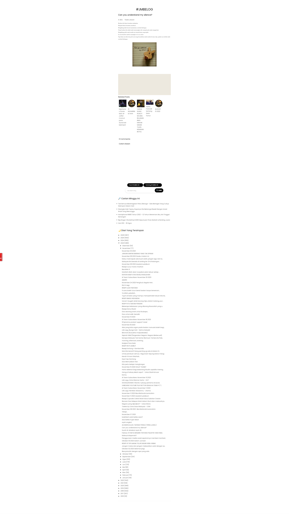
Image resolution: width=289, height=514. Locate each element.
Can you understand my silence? (135, 14)
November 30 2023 (129, 251)
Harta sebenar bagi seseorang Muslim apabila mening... (143, 370)
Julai (124, 462)
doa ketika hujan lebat (130, 420)
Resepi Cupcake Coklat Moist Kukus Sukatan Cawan (141, 399)
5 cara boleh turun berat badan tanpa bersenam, (140, 290)
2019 (122, 488)
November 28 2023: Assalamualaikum (136, 264)
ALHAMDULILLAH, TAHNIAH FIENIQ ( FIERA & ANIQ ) (139, 425)
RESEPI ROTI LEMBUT (129, 346)
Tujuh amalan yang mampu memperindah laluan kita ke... (144, 296)
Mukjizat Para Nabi (129, 343)
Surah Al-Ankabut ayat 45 (131, 430)
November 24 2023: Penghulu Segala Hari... (137, 283)
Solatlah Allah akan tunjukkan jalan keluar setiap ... (140, 272)
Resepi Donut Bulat (129, 309)
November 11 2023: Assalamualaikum (135, 396)
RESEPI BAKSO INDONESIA (130, 298)
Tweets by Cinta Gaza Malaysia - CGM (136, 406)
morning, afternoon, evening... (133, 341)
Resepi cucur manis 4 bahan (132, 267)
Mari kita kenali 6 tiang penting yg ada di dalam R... (141, 351)
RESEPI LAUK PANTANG (130, 288)
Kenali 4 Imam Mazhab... (131, 356)
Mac (124, 472)
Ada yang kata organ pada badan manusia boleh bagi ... (143, 327)
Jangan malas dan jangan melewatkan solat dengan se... (143, 446)
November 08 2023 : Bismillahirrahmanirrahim (139, 409)
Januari (125, 478)
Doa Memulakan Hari (130, 362)
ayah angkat (127, 422)
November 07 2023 (129, 414)
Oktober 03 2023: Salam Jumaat (134, 441)
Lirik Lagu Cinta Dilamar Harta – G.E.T (135, 380)
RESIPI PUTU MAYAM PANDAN (132, 304)
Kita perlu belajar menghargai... (133, 364)
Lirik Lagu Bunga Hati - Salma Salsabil (136, 330)
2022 (122, 480)
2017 (122, 493)
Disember (126, 246)
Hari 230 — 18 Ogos (125, 223)
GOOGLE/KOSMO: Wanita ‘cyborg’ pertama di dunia (141, 383)
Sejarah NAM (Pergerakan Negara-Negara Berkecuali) (142, 335)
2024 (122, 240)
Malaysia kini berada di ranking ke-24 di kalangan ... (141, 261)
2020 (122, 486)
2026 (122, 235)
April (124, 470)
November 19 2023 (128, 317)
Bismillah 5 (126, 269)
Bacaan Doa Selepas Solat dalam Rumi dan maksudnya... (143, 401)
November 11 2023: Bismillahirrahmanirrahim (138, 393)
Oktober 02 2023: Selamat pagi (133, 449)
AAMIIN (124, 280)
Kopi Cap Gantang (129, 359)
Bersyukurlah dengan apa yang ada (135, 451)
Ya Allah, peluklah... (129, 293)
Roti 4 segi (125, 285)
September (126, 457)
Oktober (125, 454)
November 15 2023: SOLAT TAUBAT (134, 367)
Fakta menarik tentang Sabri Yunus (149, 111)
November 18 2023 (128, 325)
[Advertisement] (144, 84)
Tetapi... (124, 412)
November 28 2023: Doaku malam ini (135, 256)
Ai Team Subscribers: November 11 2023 (136, 388)
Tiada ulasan (129, 20)
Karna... (124, 375)
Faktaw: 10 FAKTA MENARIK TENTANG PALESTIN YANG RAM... (142, 433)
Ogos (124, 459)
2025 (122, 238)
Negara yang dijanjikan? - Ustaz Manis (136, 404)
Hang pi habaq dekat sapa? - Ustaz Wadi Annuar (140, 372)
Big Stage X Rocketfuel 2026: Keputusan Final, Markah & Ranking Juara (144, 220)
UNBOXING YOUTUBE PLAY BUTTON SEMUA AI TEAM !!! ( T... (142, 385)
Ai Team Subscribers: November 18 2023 (136, 319)
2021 (122, 483)
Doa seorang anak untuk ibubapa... (135, 312)
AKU (121, 20)
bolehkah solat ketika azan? (132, 417)
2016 (122, 496)
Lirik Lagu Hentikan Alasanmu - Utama (136, 391)
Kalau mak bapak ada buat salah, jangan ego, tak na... (142, 259)
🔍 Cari (159, 190)
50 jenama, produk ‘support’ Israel (134, 322)
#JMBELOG (144, 9)
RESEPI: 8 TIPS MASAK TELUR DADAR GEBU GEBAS (139, 443)
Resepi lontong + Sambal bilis (133, 348)
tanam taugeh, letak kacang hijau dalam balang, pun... (142, 301)
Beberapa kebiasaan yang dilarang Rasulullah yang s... (142, 306)
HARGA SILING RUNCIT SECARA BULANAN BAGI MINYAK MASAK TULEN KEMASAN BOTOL (140, 120)
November (126, 248)
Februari (125, 475)
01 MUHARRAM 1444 (131, 111)
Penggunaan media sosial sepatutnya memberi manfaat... (144, 438)
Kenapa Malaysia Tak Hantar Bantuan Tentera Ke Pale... (142, 338)
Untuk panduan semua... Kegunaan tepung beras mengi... (143, 354)
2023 (122, 243)
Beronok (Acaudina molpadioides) (135, 333)
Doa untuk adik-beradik (131, 314)
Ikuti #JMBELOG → (135, 185)
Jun (123, 464)
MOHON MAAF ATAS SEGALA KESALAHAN (136, 275)
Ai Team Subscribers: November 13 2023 (136, 377)
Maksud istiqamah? (129, 435)
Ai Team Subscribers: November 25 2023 (136, 277)
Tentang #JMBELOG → (153, 185)
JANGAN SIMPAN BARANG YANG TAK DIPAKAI (137, 254)
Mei (123, 467)
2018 (122, 491)
